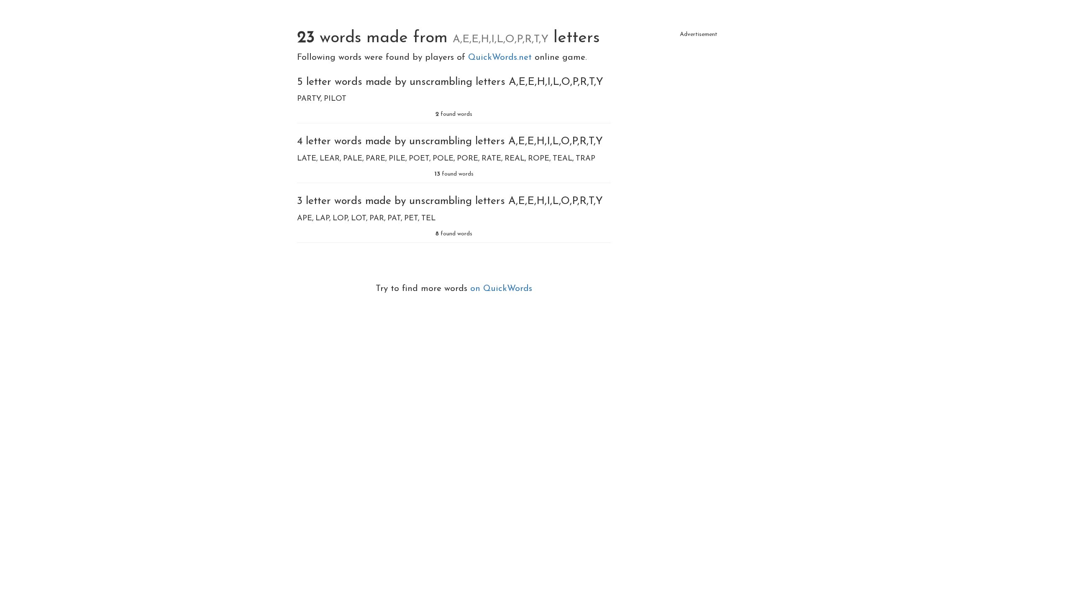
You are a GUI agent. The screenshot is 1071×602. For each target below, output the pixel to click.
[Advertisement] (698, 100)
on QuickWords (501, 288)
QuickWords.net (501, 57)
